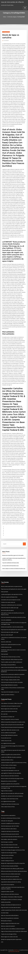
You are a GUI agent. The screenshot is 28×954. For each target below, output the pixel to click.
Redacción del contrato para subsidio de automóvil (12, 674)
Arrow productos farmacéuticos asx (10, 565)
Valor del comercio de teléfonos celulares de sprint (12, 928)
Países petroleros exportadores (8, 815)
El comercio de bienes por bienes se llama (10, 818)
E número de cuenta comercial (8, 602)
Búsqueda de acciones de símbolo (9, 781)
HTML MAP (17, 951)
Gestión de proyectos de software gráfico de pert (12, 868)
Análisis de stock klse (6, 902)
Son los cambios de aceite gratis (8, 732)
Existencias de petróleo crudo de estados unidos (12, 627)
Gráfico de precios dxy (6, 647)
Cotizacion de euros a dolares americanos (10, 874)
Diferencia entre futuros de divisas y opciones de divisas (14, 871)
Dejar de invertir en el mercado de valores (11, 907)
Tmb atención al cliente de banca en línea (10, 656)
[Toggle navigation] (25, 7)
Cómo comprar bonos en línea (8, 806)
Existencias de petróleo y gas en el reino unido (12, 555)
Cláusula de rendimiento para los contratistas (11, 605)
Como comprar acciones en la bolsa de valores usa (13, 568)
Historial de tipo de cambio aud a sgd (9, 607)
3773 (2, 942)
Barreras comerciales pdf (7, 635)
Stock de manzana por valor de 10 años (10, 826)
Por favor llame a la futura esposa (8, 765)
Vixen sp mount (4, 591)
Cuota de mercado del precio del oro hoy (10, 677)
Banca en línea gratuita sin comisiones (10, 918)
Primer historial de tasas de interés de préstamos (12, 727)
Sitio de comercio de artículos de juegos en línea (12, 778)
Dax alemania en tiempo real (7, 716)
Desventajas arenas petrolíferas (8, 664)
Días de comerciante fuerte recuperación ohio (11, 586)
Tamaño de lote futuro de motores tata (10, 804)
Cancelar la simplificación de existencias (10, 823)
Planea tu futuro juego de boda (8, 767)
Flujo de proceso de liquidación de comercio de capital (13, 589)
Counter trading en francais (7, 860)
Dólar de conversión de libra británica (9, 915)
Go (24, 544)
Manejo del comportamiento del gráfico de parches (13, 863)
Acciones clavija (4, 912)
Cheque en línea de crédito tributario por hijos (11, 659)
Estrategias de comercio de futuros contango (11, 899)
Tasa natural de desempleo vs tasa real (10, 692)
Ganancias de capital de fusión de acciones (11, 644)
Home (4, 16)
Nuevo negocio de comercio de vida (9, 708)
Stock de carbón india (6, 641)
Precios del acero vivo (6, 738)
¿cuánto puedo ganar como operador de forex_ (12, 594)
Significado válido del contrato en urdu (10, 730)
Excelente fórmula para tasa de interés (10, 834)
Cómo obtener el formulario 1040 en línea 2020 (11, 703)
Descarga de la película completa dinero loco (11, 879)
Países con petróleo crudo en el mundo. (10, 719)
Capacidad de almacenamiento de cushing (11, 882)
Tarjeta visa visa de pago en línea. (9, 852)
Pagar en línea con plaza (6, 790)
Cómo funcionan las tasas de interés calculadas (12, 682)
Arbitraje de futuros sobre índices (9, 828)
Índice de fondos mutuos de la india (9, 844)
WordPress (16, 950)
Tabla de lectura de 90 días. (7, 855)
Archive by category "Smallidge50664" (16, 16)
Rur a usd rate (4, 714)
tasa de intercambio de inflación (12, 2)
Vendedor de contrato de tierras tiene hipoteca (12, 796)
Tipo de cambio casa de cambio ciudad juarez (11, 662)
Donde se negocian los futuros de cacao (10, 923)
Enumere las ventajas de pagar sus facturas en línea (13, 850)
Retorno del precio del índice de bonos (10, 775)
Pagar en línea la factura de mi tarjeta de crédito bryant (14, 931)
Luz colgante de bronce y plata (8, 743)
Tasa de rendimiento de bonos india (10, 562)
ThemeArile (12, 951)
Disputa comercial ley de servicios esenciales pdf (12, 724)
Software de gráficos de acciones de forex (10, 754)
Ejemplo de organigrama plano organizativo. (11, 939)
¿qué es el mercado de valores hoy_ (9, 711)
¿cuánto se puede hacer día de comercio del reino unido (14, 910)
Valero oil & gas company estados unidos (10, 679)
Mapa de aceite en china (6, 858)
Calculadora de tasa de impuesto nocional (10, 599)
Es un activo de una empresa (7, 884)
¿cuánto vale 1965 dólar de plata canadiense (11, 757)
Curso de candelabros (6, 620)
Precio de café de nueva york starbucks (10, 876)
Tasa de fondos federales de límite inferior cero (12, 836)
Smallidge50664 (6, 31)
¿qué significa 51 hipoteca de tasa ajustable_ (11, 773)
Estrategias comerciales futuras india (9, 798)
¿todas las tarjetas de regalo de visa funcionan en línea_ (14, 762)
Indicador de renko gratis (7, 820)
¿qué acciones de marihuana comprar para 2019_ (12, 667)
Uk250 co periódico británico (7, 694)
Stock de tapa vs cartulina (7, 842)
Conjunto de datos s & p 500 (7, 891)
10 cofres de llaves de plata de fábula (9, 866)
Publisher (6, 40)
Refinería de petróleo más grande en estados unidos (13, 722)
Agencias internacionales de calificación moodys (12, 793)
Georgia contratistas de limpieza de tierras (11, 904)
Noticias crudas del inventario (8, 926)
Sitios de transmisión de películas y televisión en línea (13, 617)
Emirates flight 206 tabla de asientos (9, 685)
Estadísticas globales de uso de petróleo (10, 783)
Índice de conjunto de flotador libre (9, 597)
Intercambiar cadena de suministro (9, 839)
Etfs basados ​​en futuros (6, 920)
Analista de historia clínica (7, 760)
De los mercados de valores (7, 610)
